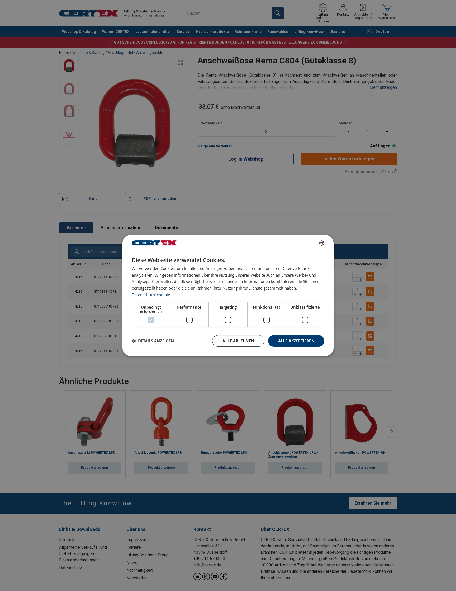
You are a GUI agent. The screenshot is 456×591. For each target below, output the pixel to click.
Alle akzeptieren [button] (296, 340)
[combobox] (321, 243)
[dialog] (228, 295)
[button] (153, 341)
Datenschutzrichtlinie (151, 294)
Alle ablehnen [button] (238, 340)
